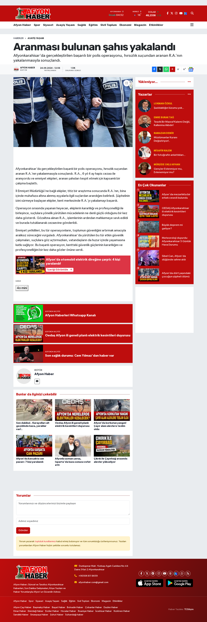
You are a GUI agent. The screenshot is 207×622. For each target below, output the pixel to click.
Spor (37, 25)
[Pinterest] (153, 573)
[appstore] (149, 583)
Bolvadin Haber (75, 607)
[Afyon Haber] (24, 376)
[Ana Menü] (192, 25)
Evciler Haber (52, 611)
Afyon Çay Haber (22, 607)
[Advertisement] (164, 310)
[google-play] (179, 583)
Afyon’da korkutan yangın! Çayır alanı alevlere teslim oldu (110, 426)
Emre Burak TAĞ (164, 117)
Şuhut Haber (56, 614)
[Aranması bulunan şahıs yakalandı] (73, 112)
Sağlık (81, 25)
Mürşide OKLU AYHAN (167, 164)
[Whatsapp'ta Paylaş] (166, 69)
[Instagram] (158, 573)
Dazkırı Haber (111, 607)
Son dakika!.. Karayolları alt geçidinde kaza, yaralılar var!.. (32, 426)
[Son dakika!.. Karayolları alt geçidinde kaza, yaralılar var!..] (34, 410)
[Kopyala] (17, 280)
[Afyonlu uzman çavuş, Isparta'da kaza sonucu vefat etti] (73, 445)
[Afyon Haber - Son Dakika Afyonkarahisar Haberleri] (33, 13)
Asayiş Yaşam (65, 25)
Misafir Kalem (163, 150)
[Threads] (170, 573)
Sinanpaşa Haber (39, 614)
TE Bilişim (189, 609)
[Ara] (192, 13)
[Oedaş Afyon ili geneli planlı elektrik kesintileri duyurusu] (73, 410)
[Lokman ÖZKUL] (144, 105)
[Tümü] (189, 82)
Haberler (18, 38)
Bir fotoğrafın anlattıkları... (169, 155)
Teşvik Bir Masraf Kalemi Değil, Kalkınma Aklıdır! (172, 123)
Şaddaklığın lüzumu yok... (169, 108)
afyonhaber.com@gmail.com (93, 582)
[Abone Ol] (191, 69)
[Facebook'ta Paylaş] (154, 69)
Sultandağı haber (74, 614)
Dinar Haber (19, 611)
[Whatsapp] (182, 573)
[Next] (176, 573)
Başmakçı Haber (41, 607)
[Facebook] (141, 573)
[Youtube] (164, 573)
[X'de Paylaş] (160, 69)
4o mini (22, 288)
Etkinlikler (156, 25)
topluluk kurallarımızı (45, 541)
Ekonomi (125, 25)
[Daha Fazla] (172, 69)
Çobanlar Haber (93, 607)
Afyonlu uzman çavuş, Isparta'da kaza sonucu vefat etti (73, 461)
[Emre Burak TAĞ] (144, 121)
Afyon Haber (22, 25)
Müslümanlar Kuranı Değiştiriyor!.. (165, 139)
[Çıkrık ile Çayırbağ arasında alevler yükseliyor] (112, 445)
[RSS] (188, 573)
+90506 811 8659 (88, 576)
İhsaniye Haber (86, 611)
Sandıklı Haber (20, 614)
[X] (147, 573)
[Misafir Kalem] (144, 152)
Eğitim (93, 25)
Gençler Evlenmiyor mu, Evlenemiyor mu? (168, 171)
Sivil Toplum (108, 25)
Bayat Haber (58, 607)
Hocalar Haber (68, 611)
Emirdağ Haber (35, 611)
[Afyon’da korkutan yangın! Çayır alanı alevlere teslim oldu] (112, 410)
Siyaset (48, 25)
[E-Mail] (37, 381)
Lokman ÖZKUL (163, 103)
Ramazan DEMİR (164, 133)
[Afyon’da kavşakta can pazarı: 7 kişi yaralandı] (34, 445)
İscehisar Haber (103, 611)
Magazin (140, 25)
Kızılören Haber (122, 611)
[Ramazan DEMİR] (144, 137)
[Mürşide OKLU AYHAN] (144, 168)
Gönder (23, 530)
